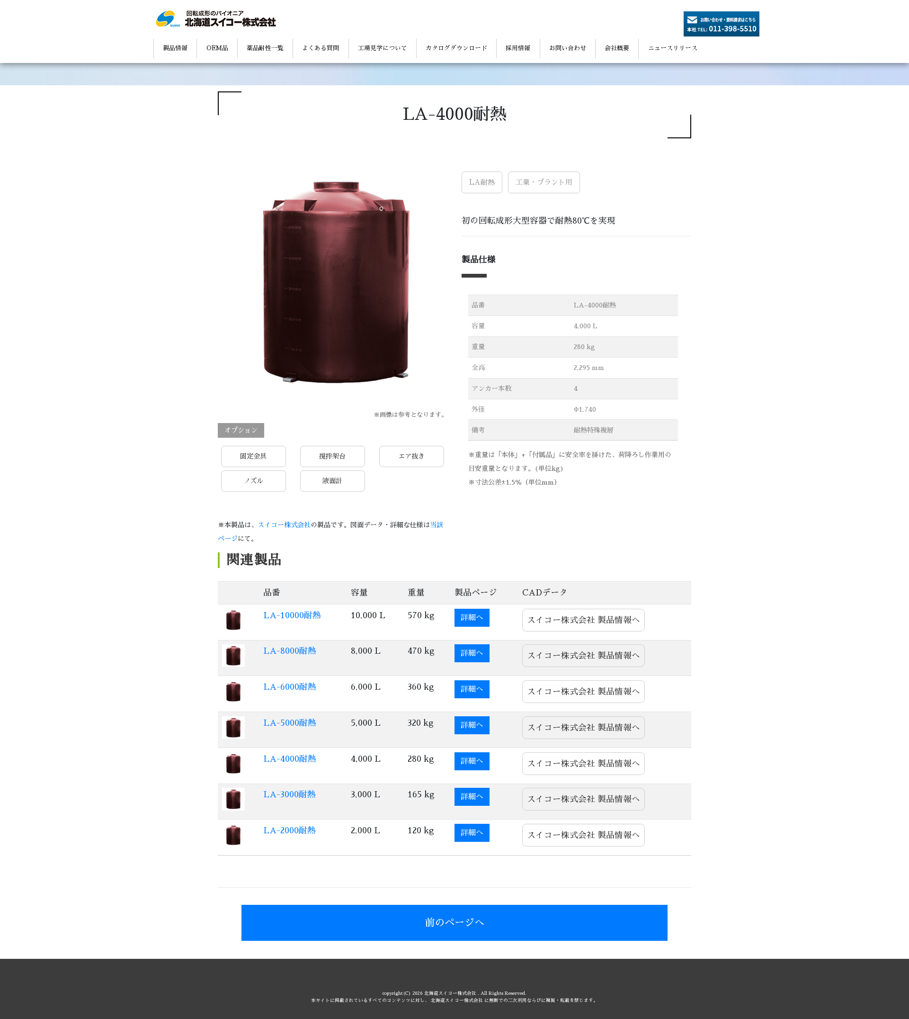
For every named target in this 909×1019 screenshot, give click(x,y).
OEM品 (217, 48)
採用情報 (518, 48)
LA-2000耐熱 (289, 830)
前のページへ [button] (454, 923)
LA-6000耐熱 (289, 687)
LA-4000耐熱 (289, 759)
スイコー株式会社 (284, 525)
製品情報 (175, 48)
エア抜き (411, 456)
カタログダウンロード (456, 48)
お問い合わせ (567, 48)
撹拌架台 (332, 456)
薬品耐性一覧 (265, 48)
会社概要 (617, 48)
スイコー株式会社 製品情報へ (583, 619)
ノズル (254, 481)
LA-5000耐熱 (289, 723)
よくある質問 (320, 48)
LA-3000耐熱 (289, 794)
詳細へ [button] (472, 618)
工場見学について (382, 48)
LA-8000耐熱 (289, 651)
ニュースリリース (672, 48)
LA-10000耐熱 (292, 615)
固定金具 (254, 456)
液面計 (332, 481)
